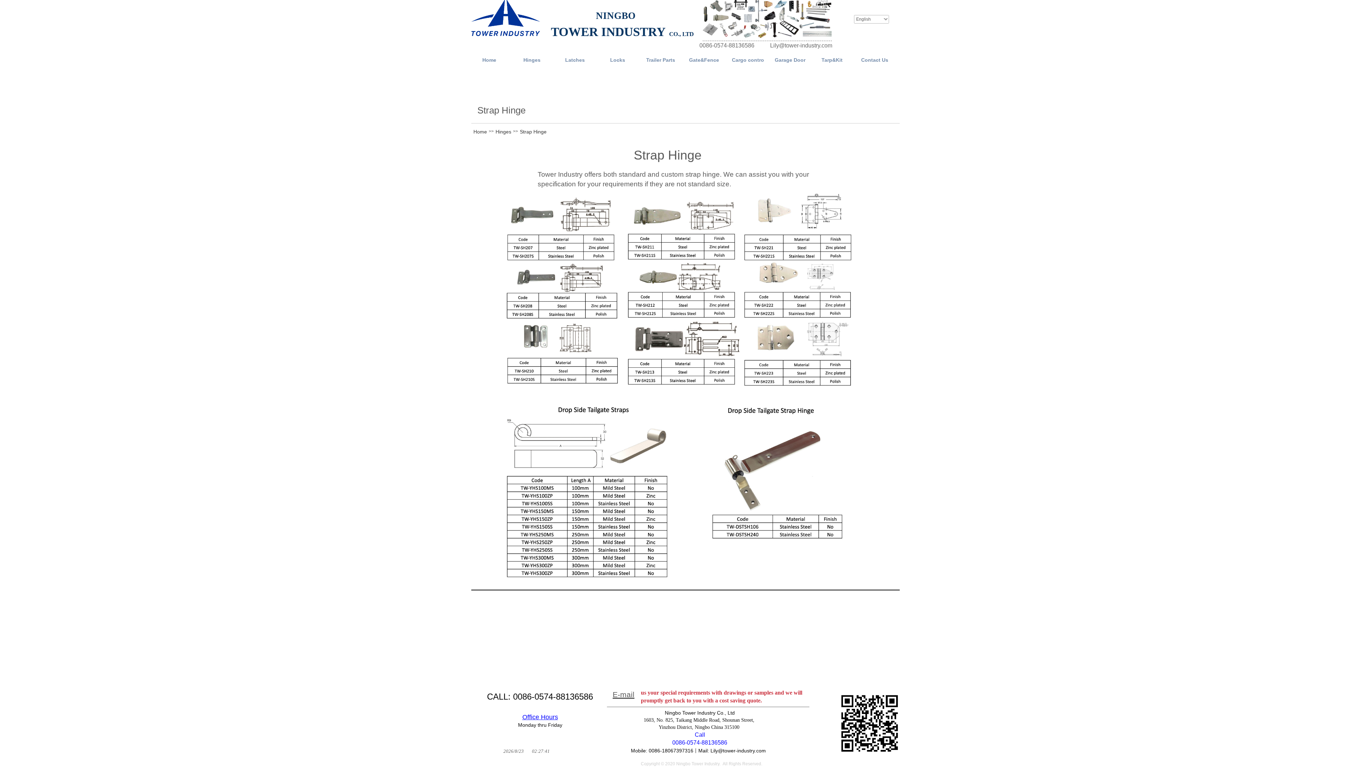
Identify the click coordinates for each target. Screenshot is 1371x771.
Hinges (503, 132)
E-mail (623, 694)
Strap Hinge (533, 132)
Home (480, 132)
